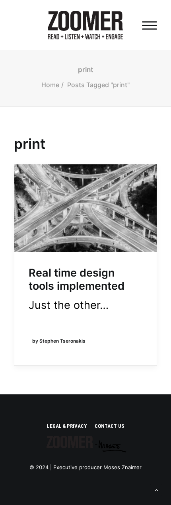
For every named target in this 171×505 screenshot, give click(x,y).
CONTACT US (109, 426)
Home (50, 85)
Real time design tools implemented (76, 279)
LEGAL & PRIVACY (67, 426)
